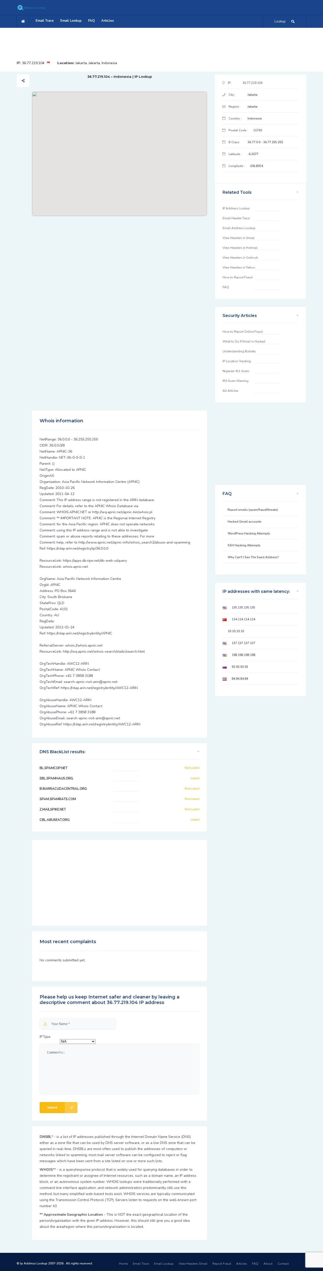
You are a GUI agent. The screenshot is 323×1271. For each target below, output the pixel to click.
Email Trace (45, 20)
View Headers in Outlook (240, 258)
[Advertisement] (161, 41)
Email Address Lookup (239, 228)
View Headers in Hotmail (240, 248)
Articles (107, 20)
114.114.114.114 (243, 619)
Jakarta (252, 95)
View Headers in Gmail (239, 238)
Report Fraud (221, 1264)
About (268, 1264)
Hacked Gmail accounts (244, 522)
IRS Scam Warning (236, 381)
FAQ (91, 20)
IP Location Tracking (237, 361)
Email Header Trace (236, 218)
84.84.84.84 (240, 679)
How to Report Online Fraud (243, 332)
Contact (283, 1264)
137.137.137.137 (243, 643)
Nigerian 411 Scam (236, 371)
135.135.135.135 (243, 607)
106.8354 (256, 166)
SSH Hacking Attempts (244, 545)
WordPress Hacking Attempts (249, 533)
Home (123, 1264)
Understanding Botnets (239, 351)
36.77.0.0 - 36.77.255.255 (265, 142)
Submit (52, 1107)
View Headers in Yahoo (239, 267)
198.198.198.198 (243, 655)
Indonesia (255, 118)
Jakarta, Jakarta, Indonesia (96, 63)
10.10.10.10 (236, 631)
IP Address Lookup (236, 208)
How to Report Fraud (238, 277)
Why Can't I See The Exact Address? (253, 557)
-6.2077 (253, 154)
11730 (257, 130)
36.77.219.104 (33, 63)
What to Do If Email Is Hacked (244, 341)
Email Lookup (71, 20)
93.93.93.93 (240, 667)
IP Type (45, 1037)
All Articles (230, 391)
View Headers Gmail (193, 1264)
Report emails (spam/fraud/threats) (253, 510)
